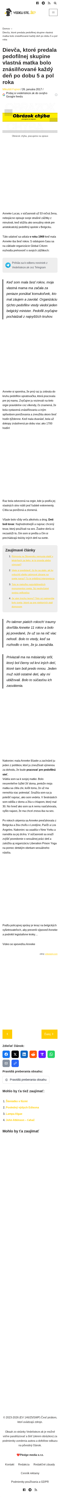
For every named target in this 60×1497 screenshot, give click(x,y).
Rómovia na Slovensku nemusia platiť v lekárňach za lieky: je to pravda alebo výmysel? (32, 560)
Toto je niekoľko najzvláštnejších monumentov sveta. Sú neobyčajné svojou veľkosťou (30, 588)
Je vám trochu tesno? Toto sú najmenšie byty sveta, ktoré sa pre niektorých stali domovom (33, 602)
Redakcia (24, 1464)
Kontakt (9, 1464)
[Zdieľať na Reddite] (33, 1054)
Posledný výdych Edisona (22, 1107)
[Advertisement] (30, 181)
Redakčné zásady (44, 1464)
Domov (6, 28)
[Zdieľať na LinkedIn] (24, 1054)
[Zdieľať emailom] (6, 1063)
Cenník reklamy (30, 1473)
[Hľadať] (55, 3)
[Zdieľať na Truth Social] (42, 1054)
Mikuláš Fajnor (11, 89)
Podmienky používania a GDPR (30, 1481)
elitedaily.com (51, 954)
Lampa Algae (14, 1113)
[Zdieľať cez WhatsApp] (51, 1054)
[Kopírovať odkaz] (15, 1063)
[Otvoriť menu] (53, 12)
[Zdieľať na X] (15, 1054)
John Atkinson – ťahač (20, 1120)
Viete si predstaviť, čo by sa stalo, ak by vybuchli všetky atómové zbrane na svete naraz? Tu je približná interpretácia (33, 574)
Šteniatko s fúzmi (17, 1101)
